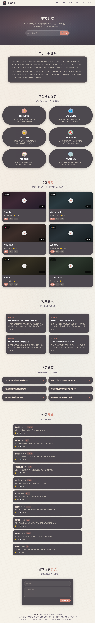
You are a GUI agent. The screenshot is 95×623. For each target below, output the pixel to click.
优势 (64, 3)
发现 (57, 3)
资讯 (76, 3)
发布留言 (65, 600)
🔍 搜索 (64, 33)
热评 (89, 3)
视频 (70, 3)
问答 (83, 3)
